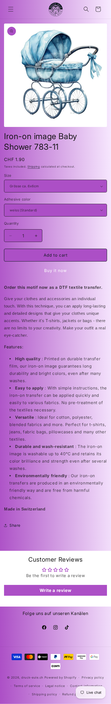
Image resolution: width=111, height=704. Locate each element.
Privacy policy (93, 677)
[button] (11, 9)
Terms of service (27, 686)
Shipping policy (44, 694)
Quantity (11, 223)
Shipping (33, 166)
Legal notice (55, 686)
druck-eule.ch (32, 677)
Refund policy (73, 694)
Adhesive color (17, 199)
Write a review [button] (55, 590)
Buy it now (55, 270)
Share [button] (14, 525)
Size (8, 175)
